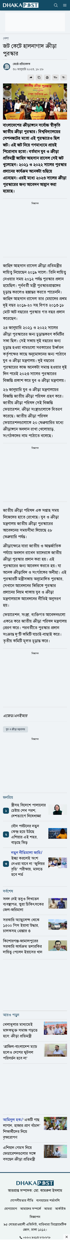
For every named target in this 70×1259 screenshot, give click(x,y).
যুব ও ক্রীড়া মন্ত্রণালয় (15, 729)
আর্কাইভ (60, 1208)
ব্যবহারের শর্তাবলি (48, 1200)
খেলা (6, 38)
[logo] (20, 5)
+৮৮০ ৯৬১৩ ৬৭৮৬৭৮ (37, 1237)
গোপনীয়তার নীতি (21, 1200)
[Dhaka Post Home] (35, 1183)
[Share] (30, 77)
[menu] (63, 5)
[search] (55, 5)
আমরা (48, 1208)
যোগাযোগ (10, 1208)
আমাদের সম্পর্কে (30, 1208)
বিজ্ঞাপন (35, 1217)
